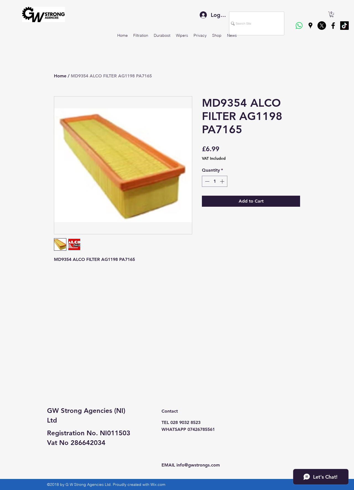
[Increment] (223, 181)
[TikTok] (344, 25)
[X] (321, 25)
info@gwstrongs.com (198, 465)
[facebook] (333, 25)
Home (60, 75)
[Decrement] (206, 181)
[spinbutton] (214, 181)
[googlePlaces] (310, 25)
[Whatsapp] (299, 25)
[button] (331, 14)
